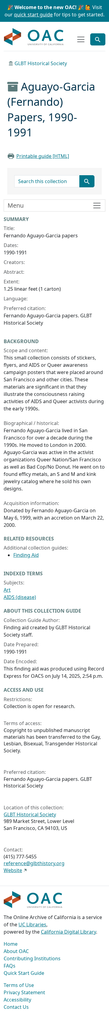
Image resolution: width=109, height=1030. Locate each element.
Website (13, 870)
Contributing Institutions (32, 958)
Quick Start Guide (24, 973)
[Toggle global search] (97, 39)
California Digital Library (68, 931)
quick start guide (33, 14)
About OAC (16, 951)
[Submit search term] (86, 181)
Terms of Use (19, 985)
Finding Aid (26, 555)
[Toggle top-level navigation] (81, 39)
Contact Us (16, 1007)
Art (7, 590)
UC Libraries (32, 924)
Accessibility (17, 999)
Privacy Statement (24, 992)
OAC (34, 37)
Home (11, 944)
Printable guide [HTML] (42, 156)
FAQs (9, 965)
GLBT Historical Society (41, 63)
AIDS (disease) (20, 597)
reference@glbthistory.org (34, 863)
